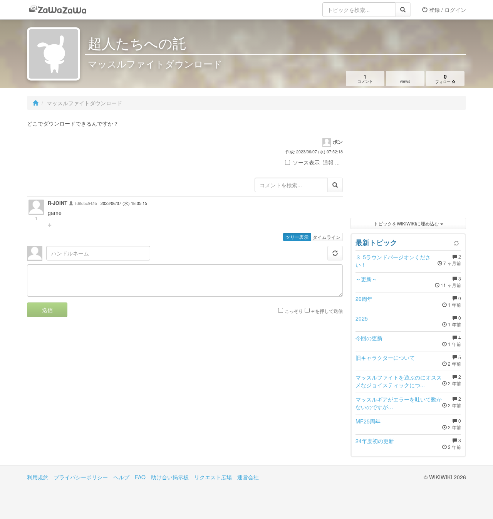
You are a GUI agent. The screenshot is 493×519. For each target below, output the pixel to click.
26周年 (363, 298)
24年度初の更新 (374, 441)
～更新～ (366, 279)
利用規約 (38, 477)
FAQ (140, 477)
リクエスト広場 (213, 477)
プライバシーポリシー (81, 477)
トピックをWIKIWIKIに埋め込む (407, 223)
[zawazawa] (57, 9)
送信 (47, 310)
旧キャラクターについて (385, 357)
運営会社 (248, 477)
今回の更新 (368, 338)
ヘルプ (121, 477)
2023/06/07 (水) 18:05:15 (124, 203)
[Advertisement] (408, 166)
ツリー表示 (297, 236)
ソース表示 (306, 162)
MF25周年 (368, 421)
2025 (361, 318)
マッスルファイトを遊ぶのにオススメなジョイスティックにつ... (398, 381)
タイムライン (326, 236)
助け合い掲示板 (170, 477)
